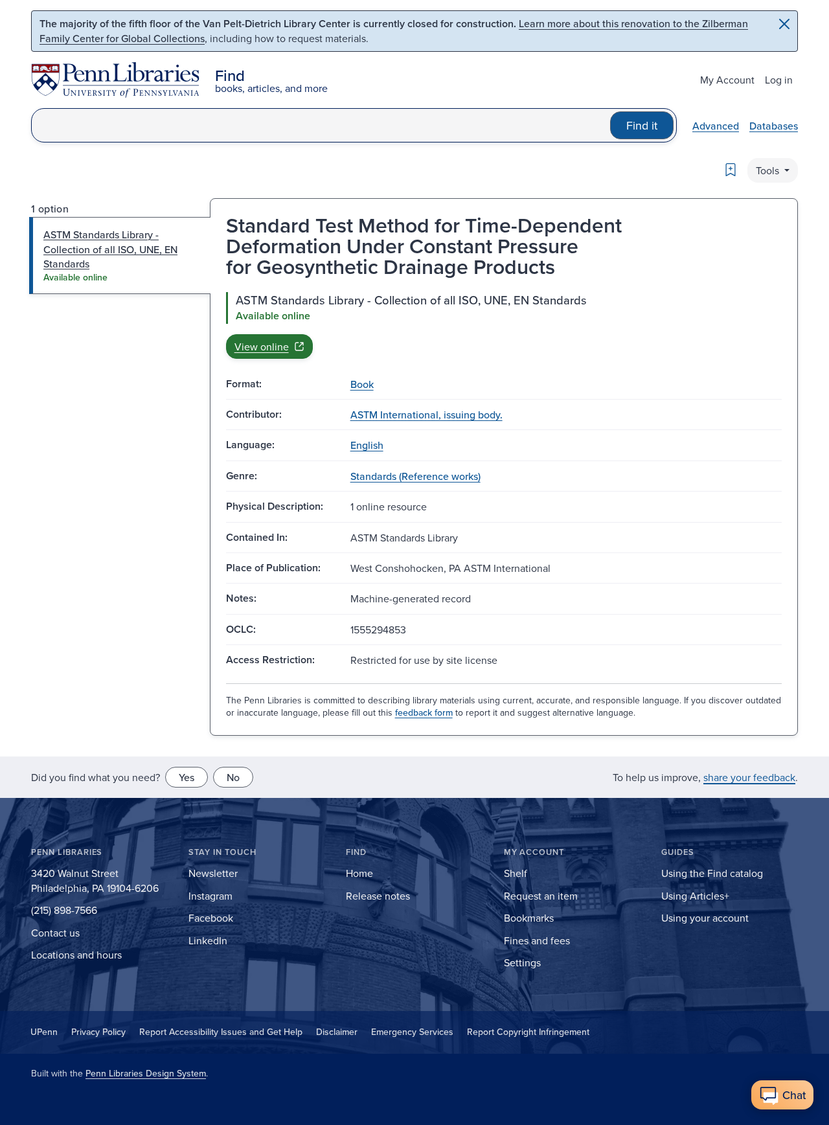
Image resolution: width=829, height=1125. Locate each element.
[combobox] (320, 125)
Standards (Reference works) (415, 476)
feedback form (424, 712)
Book (362, 384)
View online (261, 346)
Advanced (715, 126)
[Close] (784, 24)
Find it (641, 125)
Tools (769, 170)
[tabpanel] (504, 325)
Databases (773, 126)
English (366, 445)
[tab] (120, 255)
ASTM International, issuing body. (426, 414)
